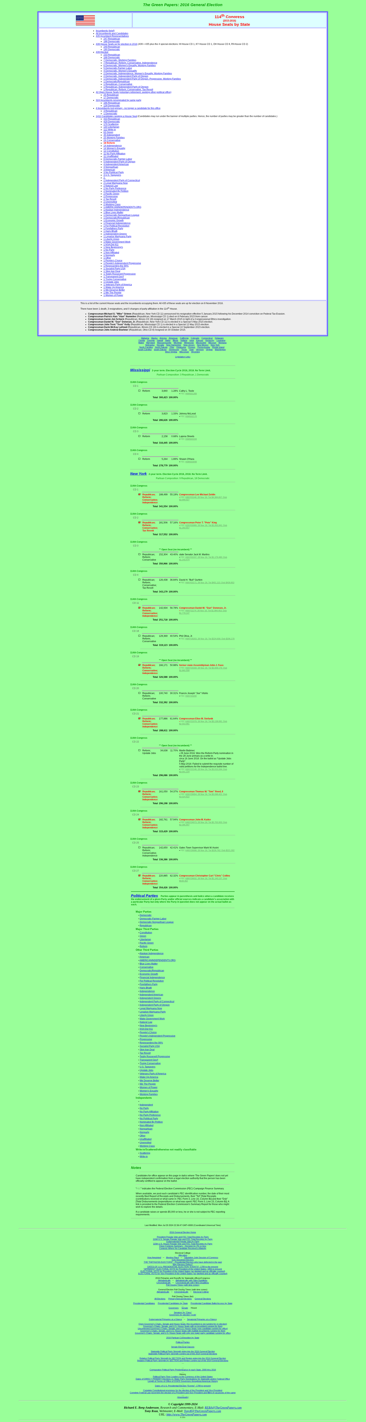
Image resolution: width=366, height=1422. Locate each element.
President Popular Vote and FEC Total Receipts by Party (183, 1237)
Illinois (175, 340)
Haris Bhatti (146, 987)
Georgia (151, 340)
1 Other (107, 258)
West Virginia (171, 352)
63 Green (108, 132)
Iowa (191, 340)
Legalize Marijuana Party (153, 1011)
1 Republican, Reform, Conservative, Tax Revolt (128, 89)
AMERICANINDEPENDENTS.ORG (158, 960)
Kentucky (209, 340)
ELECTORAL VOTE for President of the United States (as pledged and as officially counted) (182, 1271)
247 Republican (112, 38)
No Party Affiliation (149, 1111)
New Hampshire (173, 345)
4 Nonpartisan (111, 167)
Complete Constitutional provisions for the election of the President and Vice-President (182, 1390)
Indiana (184, 340)
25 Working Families (114, 137)
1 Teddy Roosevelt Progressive (120, 274)
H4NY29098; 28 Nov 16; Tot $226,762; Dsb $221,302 (209, 850)
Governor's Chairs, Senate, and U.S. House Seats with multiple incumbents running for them (182, 1331)
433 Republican (112, 119)
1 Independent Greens (115, 233)
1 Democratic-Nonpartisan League (121, 215)
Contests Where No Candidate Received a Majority (182, 1248)
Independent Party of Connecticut (157, 1001)
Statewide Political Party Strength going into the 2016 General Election (183, 1351)
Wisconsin (184, 352)
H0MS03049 (191, 462)
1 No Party (109, 250)
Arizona (163, 338)
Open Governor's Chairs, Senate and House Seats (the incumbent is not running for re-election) (183, 1324)
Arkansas (173, 338)
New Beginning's (148, 1025)
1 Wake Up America (114, 287)
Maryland (150, 342)
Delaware (219, 338)
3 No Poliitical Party (114, 172)
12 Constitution (111, 151)
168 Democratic (112, 57)
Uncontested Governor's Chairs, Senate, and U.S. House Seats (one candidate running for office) (183, 1328)
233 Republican (112, 54)
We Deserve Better (149, 1080)
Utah (191, 349)
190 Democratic (112, 49)
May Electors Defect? (183, 1264)
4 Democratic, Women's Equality (120, 70)
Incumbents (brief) (105, 30)
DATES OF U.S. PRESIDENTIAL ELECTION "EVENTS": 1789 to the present (182, 1266)
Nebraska (149, 345)
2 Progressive (111, 196)
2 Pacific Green (111, 193)
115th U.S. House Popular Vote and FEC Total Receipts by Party (182, 1244)
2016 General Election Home (182, 1232)
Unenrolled (145, 1142)
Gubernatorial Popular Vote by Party (182, 1241)
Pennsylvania (203, 347)
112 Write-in (110, 129)
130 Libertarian (111, 127)
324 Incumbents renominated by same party (118, 100)
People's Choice (148, 1032)
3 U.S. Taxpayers (112, 175)
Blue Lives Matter (149, 963)
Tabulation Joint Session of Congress (201, 1257)
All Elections (159, 1299)
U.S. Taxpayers (147, 1066)
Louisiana (221, 340)
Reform (143, 946)
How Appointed (154, 1257)
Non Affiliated (146, 1125)
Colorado (195, 338)
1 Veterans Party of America (118, 284)
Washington (220, 349)
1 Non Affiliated (111, 252)
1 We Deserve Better (114, 290)
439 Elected (102, 52)
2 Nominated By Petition (116, 191)
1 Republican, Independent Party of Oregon (126, 87)
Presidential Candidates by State (173, 1303)
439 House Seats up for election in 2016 (116, 44)
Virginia (209, 349)
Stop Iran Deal (147, 1049)
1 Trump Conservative (115, 279)
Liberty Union (147, 1015)
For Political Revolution (152, 981)
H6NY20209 (191, 696)
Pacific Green (147, 943)
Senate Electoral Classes (182, 1347)
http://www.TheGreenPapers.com (186, 1414)
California (184, 338)
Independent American (151, 994)
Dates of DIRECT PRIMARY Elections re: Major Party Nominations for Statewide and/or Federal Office (183, 1379)
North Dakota (161, 347)
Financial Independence (152, 977)
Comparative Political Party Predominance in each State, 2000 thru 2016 (183, 1370)
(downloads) (183, 1397)
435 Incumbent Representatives (112, 36)
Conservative (146, 967)
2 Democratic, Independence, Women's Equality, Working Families (138, 73)
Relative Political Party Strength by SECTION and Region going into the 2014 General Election (183, 1358)
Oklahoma (181, 347)
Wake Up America (149, 1077)
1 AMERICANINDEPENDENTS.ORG (122, 207)
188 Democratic (112, 41)
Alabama (145, 338)
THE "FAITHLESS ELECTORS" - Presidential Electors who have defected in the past (183, 1262)
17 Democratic (111, 97)
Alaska (154, 338)
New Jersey (189, 345)
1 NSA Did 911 (111, 244)
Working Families (149, 1094)
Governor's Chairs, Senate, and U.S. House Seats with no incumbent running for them (182, 1326)
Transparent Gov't (149, 1060)
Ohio (172, 347)
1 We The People (112, 292)
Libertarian (145, 939)
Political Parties (144, 896)
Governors (174, 1308)
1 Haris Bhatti (110, 231)
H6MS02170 (191, 416)
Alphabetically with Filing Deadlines (191, 1280)
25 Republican (111, 95)
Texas (184, 349)
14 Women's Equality (114, 148)
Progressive (146, 1039)
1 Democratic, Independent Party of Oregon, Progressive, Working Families (142, 78)
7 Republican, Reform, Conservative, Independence (130, 62)
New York (215, 345)
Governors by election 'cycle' (182, 1315)
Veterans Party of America (153, 1073)
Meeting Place (172, 1257)
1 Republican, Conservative (118, 84)
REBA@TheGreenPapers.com (223, 1407)
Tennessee (174, 349)
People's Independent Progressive (157, 1036)
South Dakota (160, 349)
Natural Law (146, 1022)
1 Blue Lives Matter (113, 212)
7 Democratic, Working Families (120, 60)
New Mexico (202, 345)
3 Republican (110, 111)
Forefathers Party (148, 984)
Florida (142, 340)
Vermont (200, 349)
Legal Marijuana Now (151, 1008)
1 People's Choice (113, 260)
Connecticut (207, 338)
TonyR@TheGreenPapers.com (202, 1411)
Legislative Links (182, 357)
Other (142, 1135)
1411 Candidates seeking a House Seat (116, 116)
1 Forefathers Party (113, 228)
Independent (146, 1104)
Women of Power (148, 1087)
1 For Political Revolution (116, 225)
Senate (184, 1308)
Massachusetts (164, 342)
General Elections (203, 1299)
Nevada (160, 345)
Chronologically (164, 1283)
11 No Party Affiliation (114, 153)
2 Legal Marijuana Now (116, 183)
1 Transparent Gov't (114, 276)
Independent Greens (150, 998)
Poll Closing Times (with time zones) (182, 1285)
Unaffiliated (146, 1139)
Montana (222, 342)
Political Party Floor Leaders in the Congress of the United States (183, 1376)
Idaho (167, 340)
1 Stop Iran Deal (112, 271)
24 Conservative (112, 140)
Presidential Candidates (144, 1303)
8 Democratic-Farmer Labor (118, 159)
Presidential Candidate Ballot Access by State (211, 1303)
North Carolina (146, 347)
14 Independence (113, 145)
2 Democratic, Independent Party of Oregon (126, 76)
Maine (141, 342)
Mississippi (201, 342)
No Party (144, 1108)
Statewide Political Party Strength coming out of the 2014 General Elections (182, 1354)
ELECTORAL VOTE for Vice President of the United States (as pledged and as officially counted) (182, 1273)
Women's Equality (149, 1091)
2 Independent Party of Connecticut (122, 180)
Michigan (178, 342)
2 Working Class (112, 204)
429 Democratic (112, 121)
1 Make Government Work (117, 241)
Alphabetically (164, 1280)
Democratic (146, 915)
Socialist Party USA (150, 1046)
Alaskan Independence (152, 953)
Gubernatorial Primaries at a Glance (165, 1319)
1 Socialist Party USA (114, 268)
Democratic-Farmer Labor (153, 918)
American (144, 957)
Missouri (212, 342)
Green (143, 936)
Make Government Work (152, 1018)
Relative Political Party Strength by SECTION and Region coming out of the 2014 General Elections (182, 1360)
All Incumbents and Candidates (112, 33)
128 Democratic (112, 105)
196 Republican (112, 103)
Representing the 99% (151, 1042)
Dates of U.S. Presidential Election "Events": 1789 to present (183, 1386)
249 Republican (112, 46)
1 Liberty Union (111, 239)
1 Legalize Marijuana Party (117, 236)
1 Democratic (110, 113)
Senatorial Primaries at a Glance (202, 1319)
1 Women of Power (113, 295)
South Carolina (145, 349)
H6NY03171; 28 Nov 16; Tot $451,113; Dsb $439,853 (209, 582)
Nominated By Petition (151, 1122)
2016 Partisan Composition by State (182, 1337)
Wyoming (195, 352)
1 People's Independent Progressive (122, 263)
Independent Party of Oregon (155, 1005)
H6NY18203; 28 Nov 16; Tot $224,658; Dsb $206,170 (209, 639)
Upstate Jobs (146, 1070)
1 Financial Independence (117, 223)
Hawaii (160, 340)
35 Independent (112, 135)
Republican (146, 925)
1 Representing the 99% (116, 266)
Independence (147, 991)
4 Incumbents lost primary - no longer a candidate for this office (128, 108)
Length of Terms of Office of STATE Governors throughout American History (183, 1381)
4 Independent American (116, 164)
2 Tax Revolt (110, 199)
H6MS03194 (191, 439)
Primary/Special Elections (180, 1299)
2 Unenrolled (110, 201)
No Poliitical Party (149, 1118)
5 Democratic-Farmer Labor (118, 68)
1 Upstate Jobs (111, 282)
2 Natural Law (111, 185)
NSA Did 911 (146, 1029)
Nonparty (144, 1132)
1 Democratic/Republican (117, 81)
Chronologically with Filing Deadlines (192, 1283)
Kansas (199, 340)
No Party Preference (150, 1115)
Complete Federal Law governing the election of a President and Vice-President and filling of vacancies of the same (183, 1392)
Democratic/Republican (152, 970)
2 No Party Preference (115, 188)
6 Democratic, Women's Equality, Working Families (130, 65)
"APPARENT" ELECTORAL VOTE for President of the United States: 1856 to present (183, 1269)
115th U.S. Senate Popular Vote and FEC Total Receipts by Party (183, 1239)
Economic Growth (149, 974)
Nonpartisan (146, 1128)
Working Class (147, 1146)
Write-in (144, 1156)
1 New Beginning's (113, 247)
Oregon (191, 347)
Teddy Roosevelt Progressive (155, 1056)
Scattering (145, 1153)
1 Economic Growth (114, 220)
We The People (148, 1084)
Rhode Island (218, 347)
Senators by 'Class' (183, 1312)
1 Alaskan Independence (116, 209)
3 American (109, 169)
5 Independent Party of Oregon (119, 161)
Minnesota (189, 342)
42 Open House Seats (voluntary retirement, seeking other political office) (133, 92)
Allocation (182, 1255)
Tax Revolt (145, 1053)
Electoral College (201, 1292)
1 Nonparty (109, 255)
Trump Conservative (150, 1063)
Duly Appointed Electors (183, 1260)
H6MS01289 (191, 393)
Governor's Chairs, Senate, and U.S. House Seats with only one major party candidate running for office (183, 1333)
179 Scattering (111, 124)
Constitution (146, 932)
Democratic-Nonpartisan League (157, 922)
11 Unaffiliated (111, 156)
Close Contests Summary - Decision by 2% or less (182, 1246)
